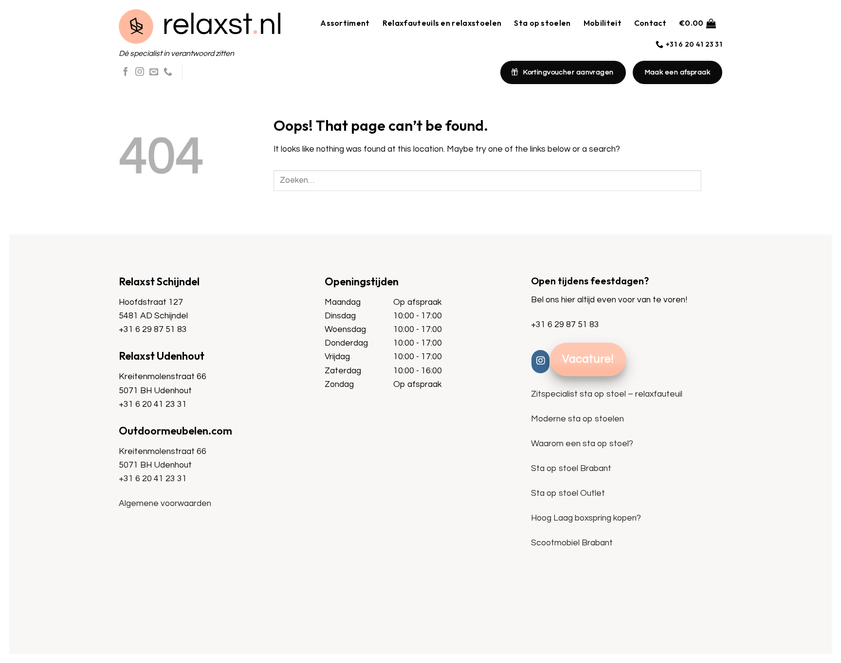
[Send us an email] (153, 72)
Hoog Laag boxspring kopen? (586, 518)
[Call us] (168, 72)
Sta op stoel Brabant (571, 468)
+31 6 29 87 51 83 (153, 329)
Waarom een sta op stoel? (582, 443)
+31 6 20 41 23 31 (153, 404)
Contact (650, 23)
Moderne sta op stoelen (577, 419)
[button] (697, 23)
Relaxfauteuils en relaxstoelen (442, 23)
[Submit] (711, 180)
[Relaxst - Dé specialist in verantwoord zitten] (199, 26)
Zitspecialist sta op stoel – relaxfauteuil (606, 394)
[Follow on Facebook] (125, 72)
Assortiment (345, 23)
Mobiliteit (603, 23)
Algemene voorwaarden (165, 503)
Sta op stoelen (542, 23)
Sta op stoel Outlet (568, 493)
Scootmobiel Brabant (572, 543)
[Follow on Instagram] (139, 72)
